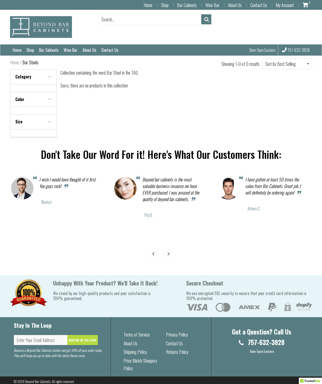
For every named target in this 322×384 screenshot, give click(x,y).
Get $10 (191, 239)
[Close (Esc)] (232, 114)
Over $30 (180, 187)
